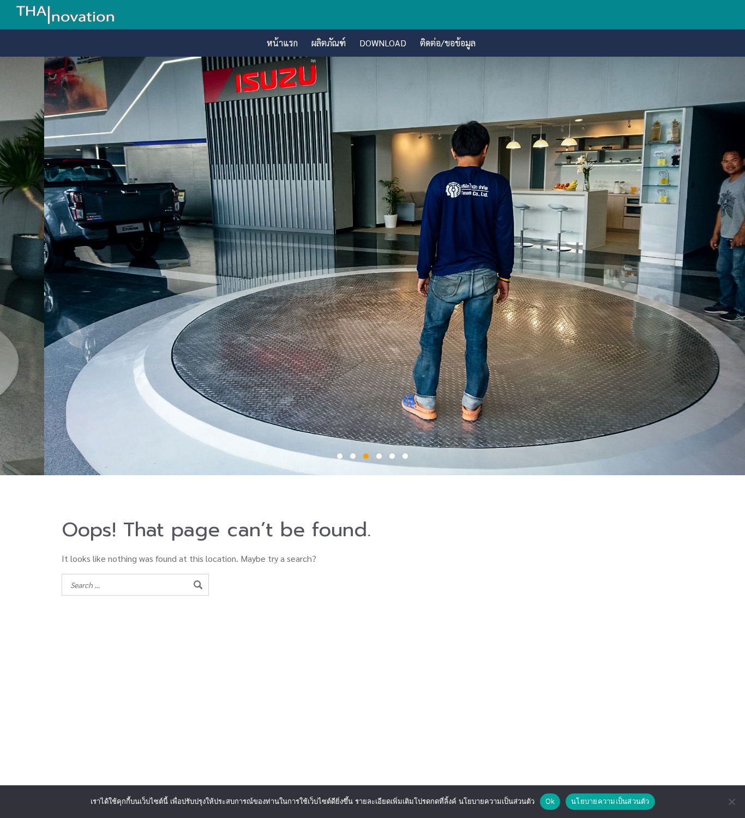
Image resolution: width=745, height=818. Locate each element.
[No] (731, 801)
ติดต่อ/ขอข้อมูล (448, 43)
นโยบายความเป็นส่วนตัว (610, 801)
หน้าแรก (282, 43)
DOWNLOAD (382, 43)
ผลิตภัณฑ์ (328, 43)
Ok (550, 801)
